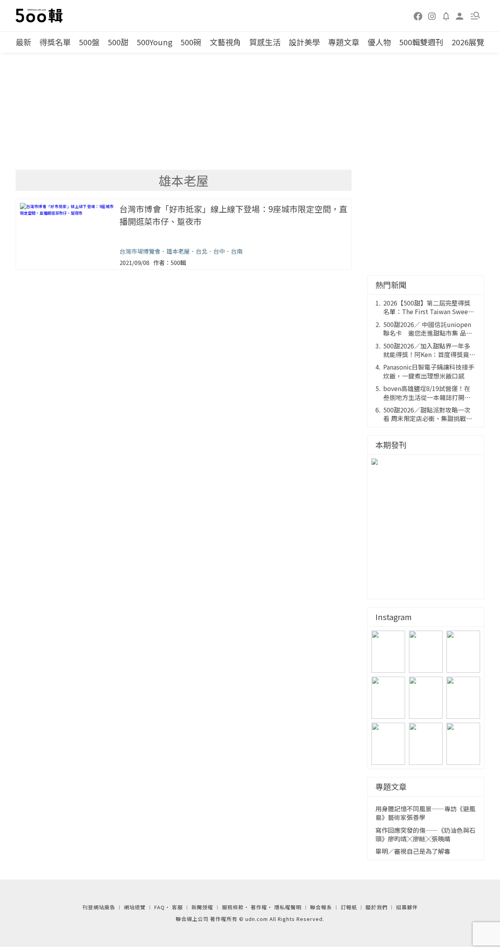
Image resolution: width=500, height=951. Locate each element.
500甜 (118, 42)
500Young (154, 42)
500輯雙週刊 (421, 42)
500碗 (190, 42)
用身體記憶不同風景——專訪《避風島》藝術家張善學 (425, 813)
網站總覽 (135, 907)
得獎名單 (55, 42)
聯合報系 (321, 907)
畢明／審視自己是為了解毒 (412, 851)
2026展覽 (468, 42)
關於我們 (377, 907)
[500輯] (40, 16)
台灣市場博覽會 (140, 251)
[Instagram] (432, 15)
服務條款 (233, 907)
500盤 (89, 42)
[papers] (446, 15)
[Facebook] (418, 15)
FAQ (159, 907)
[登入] (459, 15)
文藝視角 (225, 42)
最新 (23, 42)
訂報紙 (349, 907)
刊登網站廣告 (98, 907)
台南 (237, 251)
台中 (219, 251)
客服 (177, 907)
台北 (201, 251)
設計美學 (304, 42)
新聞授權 (202, 907)
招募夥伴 (407, 907)
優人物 (379, 42)
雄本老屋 (178, 251)
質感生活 (264, 42)
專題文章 (343, 42)
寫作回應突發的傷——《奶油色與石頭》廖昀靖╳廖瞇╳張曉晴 (425, 834)
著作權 (259, 907)
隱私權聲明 (288, 907)
